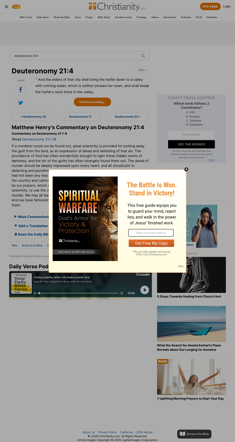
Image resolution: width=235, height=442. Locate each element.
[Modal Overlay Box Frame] (117, 221)
